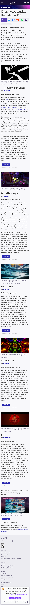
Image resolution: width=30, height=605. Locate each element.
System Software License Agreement (10, 558)
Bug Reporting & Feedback (8, 566)
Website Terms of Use (6, 575)
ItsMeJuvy (6, 196)
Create (3, 564)
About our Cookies (7, 541)
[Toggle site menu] (2, 3)
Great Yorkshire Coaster (21, 109)
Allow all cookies (15, 598)
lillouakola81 (7, 438)
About (2, 584)
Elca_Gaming (7, 91)
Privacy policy (4, 579)
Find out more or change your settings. (16, 594)
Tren (6, 99)
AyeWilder (6, 363)
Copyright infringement (7, 577)
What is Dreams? (5, 553)
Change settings (21, 602)
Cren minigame (5, 107)
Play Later (6, 165)
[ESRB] (2, 545)
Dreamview (5, 7)
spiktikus (16, 107)
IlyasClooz (6, 289)
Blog (2, 586)
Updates (3, 556)
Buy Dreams (4, 555)
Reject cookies (8, 602)
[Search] (25, 2)
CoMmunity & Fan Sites (7, 568)
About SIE (3, 573)
